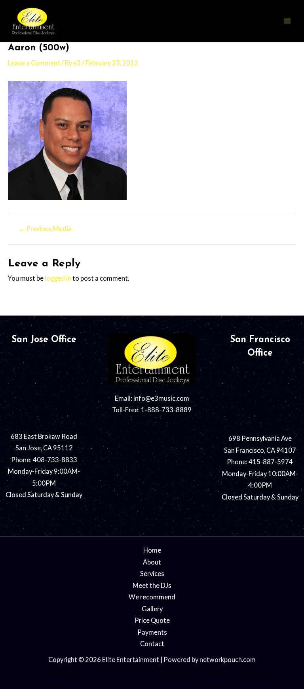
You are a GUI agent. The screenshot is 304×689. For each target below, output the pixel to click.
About (152, 562)
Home (152, 550)
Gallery (152, 608)
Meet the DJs (152, 585)
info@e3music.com (161, 398)
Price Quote (152, 620)
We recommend (152, 597)
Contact (152, 643)
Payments (152, 632)
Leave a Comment (34, 63)
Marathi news (139, 671)
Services (152, 573)
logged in (58, 278)
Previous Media (45, 229)
